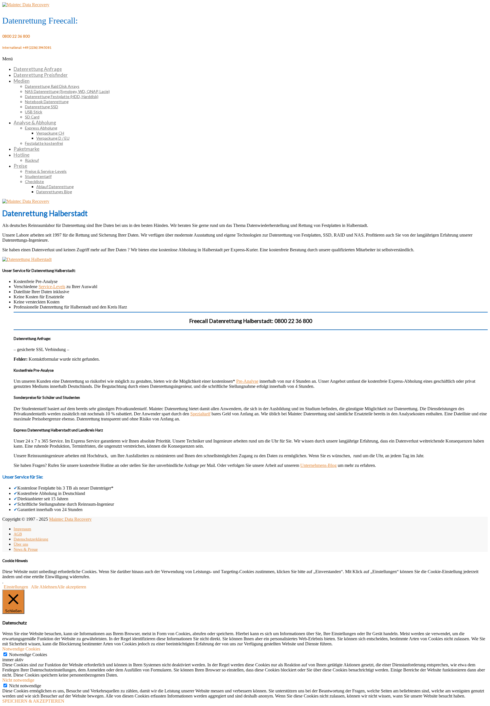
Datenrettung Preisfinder (41, 75)
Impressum (22, 529)
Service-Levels (52, 286)
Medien (21, 81)
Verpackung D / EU (52, 138)
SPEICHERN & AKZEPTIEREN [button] (33, 701)
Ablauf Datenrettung (55, 186)
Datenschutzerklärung (31, 539)
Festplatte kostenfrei (44, 143)
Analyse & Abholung (35, 123)
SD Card (32, 116)
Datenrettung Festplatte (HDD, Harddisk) (61, 96)
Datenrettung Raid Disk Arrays (52, 86)
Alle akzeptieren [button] (71, 586)
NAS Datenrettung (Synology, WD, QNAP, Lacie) (67, 91)
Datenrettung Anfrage (38, 69)
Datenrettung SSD (41, 106)
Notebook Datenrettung (47, 101)
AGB (18, 534)
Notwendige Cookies (28, 654)
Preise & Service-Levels (46, 171)
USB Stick (33, 111)
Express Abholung (41, 128)
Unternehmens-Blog (318, 465)
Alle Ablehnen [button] (44, 586)
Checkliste (34, 181)
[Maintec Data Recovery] (25, 201)
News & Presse (26, 549)
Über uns (21, 544)
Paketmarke (26, 149)
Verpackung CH (50, 133)
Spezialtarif (200, 413)
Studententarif (38, 176)
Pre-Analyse (247, 381)
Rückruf (32, 160)
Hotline (21, 155)
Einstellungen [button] (16, 586)
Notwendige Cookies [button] (21, 649)
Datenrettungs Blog (54, 191)
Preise (20, 166)
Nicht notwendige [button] (18, 680)
